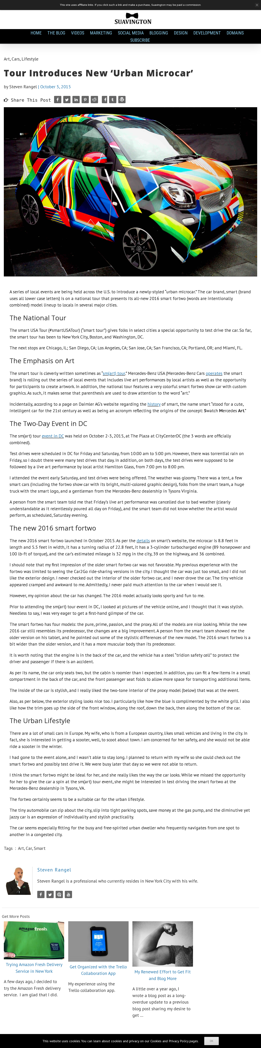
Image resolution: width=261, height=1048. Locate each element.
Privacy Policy (178, 1041)
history (154, 404)
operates (214, 373)
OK (211, 1041)
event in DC (53, 436)
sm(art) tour (114, 373)
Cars (16, 59)
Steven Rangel (54, 870)
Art (7, 59)
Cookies (155, 1041)
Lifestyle (30, 59)
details (143, 540)
